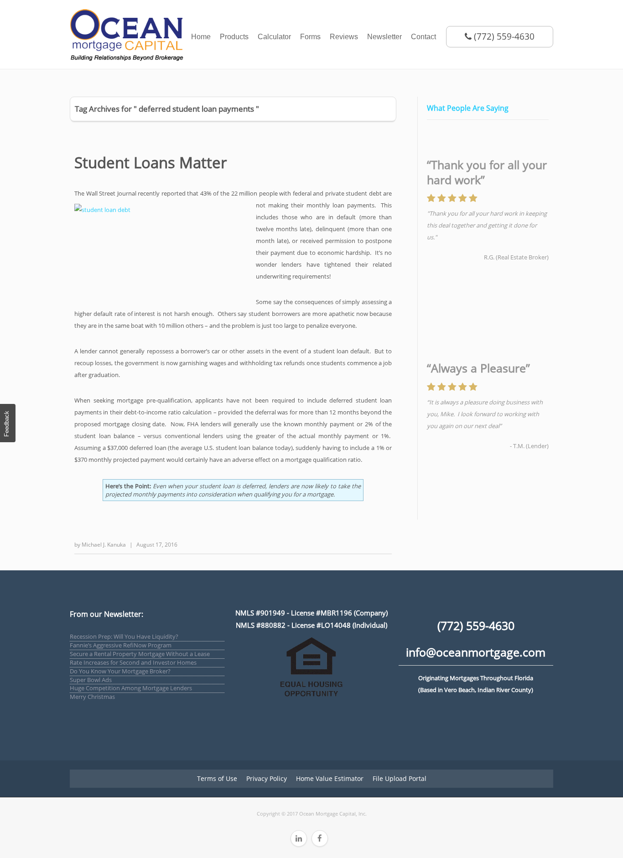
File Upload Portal (399, 778)
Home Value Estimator (329, 778)
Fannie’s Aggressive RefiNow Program (120, 645)
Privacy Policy (266, 778)
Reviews (344, 37)
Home (201, 37)
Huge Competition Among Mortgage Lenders (131, 688)
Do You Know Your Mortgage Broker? (120, 671)
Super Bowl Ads (91, 680)
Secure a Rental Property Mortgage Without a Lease (140, 654)
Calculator (274, 37)
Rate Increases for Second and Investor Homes (133, 662)
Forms (310, 37)
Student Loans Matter (150, 162)
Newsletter (384, 37)
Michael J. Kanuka (104, 544)
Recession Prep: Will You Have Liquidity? (124, 636)
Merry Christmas (92, 697)
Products (234, 37)
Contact (423, 37)
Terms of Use (217, 778)
